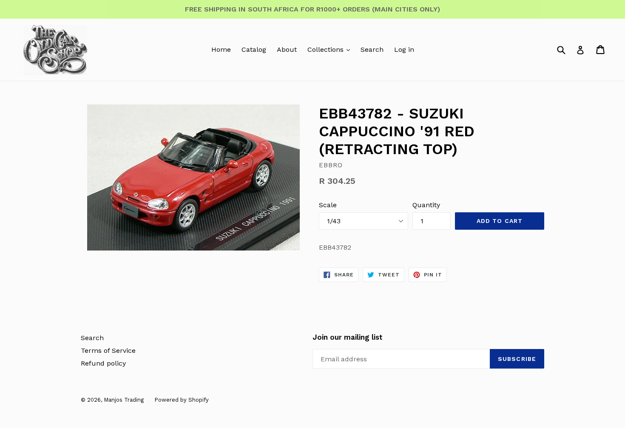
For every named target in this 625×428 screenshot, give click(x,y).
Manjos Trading (124, 400)
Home (221, 49)
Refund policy (103, 363)
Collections (326, 49)
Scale (328, 205)
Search (372, 49)
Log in (404, 49)
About (287, 49)
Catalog (253, 49)
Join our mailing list (347, 337)
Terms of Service (108, 350)
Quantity (426, 205)
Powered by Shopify (181, 400)
